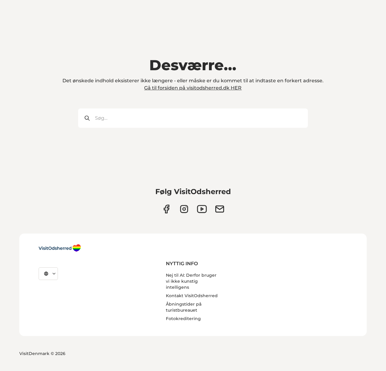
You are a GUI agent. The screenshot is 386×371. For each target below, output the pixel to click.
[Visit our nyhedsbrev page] (219, 209)
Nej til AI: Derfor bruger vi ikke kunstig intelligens (191, 281)
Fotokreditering (183, 318)
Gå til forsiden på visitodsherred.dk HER (193, 88)
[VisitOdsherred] (60, 248)
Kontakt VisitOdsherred (192, 295)
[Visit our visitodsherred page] (166, 209)
